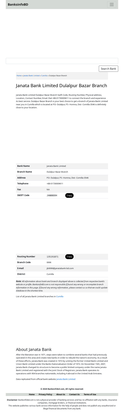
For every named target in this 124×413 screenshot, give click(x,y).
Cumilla (44, 75)
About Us (60, 394)
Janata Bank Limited (31, 75)
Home (19, 75)
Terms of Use (90, 394)
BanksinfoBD (18, 4)
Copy (69, 195)
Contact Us (74, 394)
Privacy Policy (45, 394)
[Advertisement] (62, 32)
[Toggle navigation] (111, 4)
